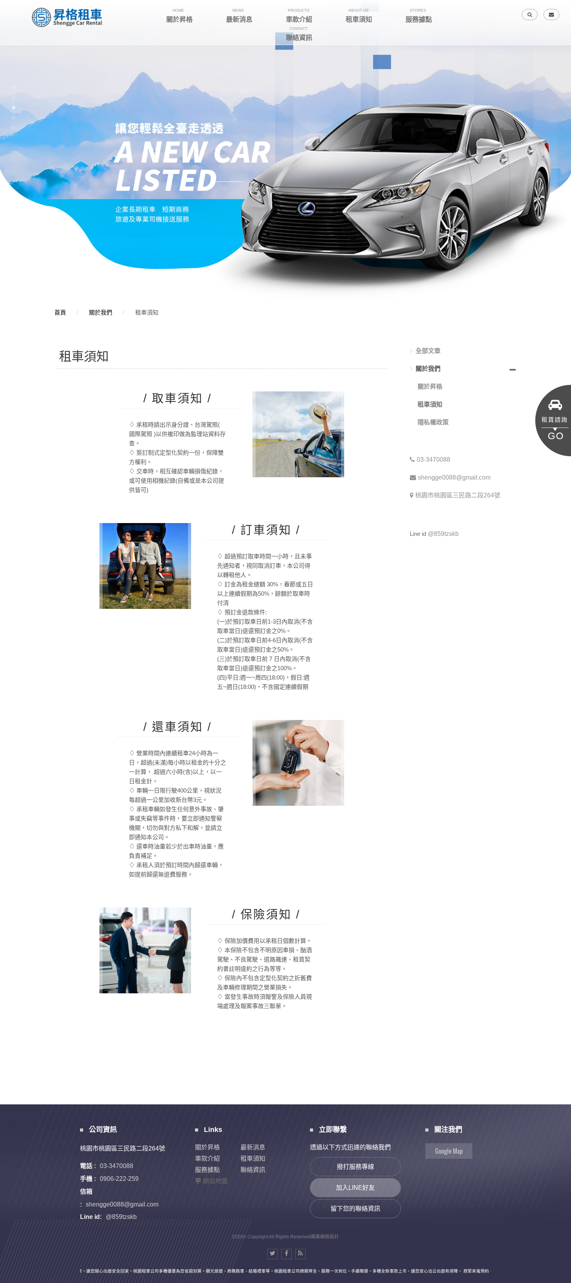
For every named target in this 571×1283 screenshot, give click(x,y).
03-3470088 (433, 459)
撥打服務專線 (355, 1166)
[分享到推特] (272, 1254)
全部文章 (428, 351)
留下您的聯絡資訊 (355, 1208)
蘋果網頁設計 (325, 1237)
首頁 (60, 312)
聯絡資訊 (252, 1170)
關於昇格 (430, 386)
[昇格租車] (68, 17)
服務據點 (207, 1170)
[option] (285, 152)
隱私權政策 (433, 422)
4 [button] (13, 118)
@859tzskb (443, 533)
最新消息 (252, 1147)
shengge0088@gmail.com (454, 477)
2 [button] (13, 97)
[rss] (300, 1254)
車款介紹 (207, 1158)
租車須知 (146, 312)
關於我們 (100, 312)
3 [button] (13, 107)
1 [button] (13, 87)
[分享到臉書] (286, 1254)
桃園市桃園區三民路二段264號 (457, 495)
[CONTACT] (551, 14)
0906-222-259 (119, 1178)
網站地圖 (215, 1181)
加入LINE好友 (355, 1187)
